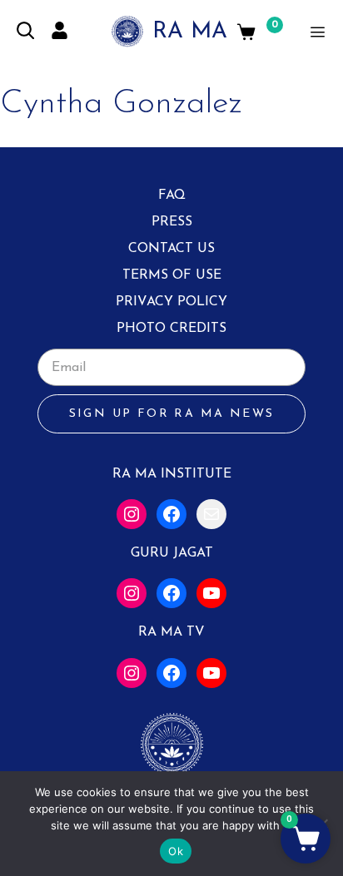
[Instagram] (132, 514)
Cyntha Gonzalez (121, 104)
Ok (175, 851)
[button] (306, 839)
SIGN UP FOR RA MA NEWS (172, 414)
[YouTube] (211, 593)
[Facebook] (171, 514)
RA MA (189, 32)
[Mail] (211, 514)
